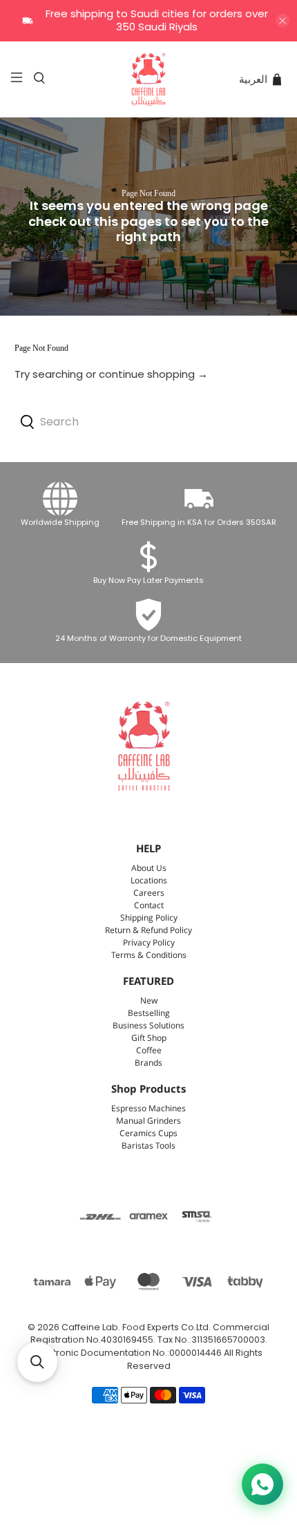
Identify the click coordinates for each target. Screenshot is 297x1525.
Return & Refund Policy (148, 930)
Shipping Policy (149, 918)
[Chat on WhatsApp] (262, 1484)
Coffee (149, 1050)
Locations (149, 881)
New (148, 1001)
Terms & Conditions (148, 955)
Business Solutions (148, 1026)
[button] (37, 1362)
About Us (148, 868)
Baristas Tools (148, 1146)
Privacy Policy (149, 943)
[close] (282, 21)
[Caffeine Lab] (149, 79)
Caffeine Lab (89, 1327)
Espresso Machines (148, 1108)
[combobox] (149, 422)
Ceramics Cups (148, 1133)
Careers (148, 893)
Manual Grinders (148, 1121)
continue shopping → (153, 374)
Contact (149, 905)
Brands (148, 1063)
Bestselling (149, 1013)
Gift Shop (148, 1038)
